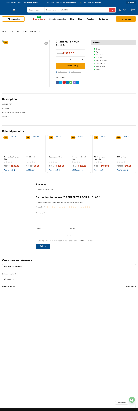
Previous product (9, 286)
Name (38, 228)
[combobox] (35, 10)
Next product (130, 286)
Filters (18, 31)
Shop (11, 31)
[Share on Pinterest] (64, 82)
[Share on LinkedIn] (67, 82)
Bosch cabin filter (55, 157)
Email (72, 228)
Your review (40, 213)
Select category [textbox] (34, 10)
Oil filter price (31, 157)
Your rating (40, 207)
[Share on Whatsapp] (70, 82)
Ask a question (9, 279)
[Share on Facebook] (57, 82)
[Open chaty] (132, 400)
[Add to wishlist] (56, 72)
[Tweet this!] (60, 82)
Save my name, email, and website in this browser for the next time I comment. (66, 241)
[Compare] (69, 72)
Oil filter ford (121, 157)
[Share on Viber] (74, 82)
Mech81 (4, 31)
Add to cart (71, 66)
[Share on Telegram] (77, 82)
